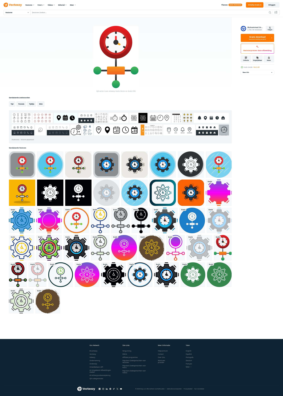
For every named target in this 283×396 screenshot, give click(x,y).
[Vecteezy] (13, 5)
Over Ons (161, 357)
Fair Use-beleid (199, 389)
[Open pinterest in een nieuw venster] (110, 389)
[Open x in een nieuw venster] (117, 389)
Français (189, 364)
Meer (72, 5)
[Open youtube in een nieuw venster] (121, 389)
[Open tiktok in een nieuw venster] (114, 389)
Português (189, 357)
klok (41, 104)
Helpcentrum (163, 351)
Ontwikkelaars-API (96, 367)
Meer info (246, 72)
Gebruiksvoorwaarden (174, 389)
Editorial (61, 5)
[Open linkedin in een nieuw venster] (107, 389)
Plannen (224, 5)
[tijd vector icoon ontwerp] (22, 164)
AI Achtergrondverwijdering (100, 375)
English (188, 351)
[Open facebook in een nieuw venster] (100, 389)
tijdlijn (31, 104)
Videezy (92, 357)
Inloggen (271, 5)
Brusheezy (93, 351)
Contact (161, 354)
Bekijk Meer (224, 130)
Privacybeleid (188, 389)
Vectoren (28, 5)
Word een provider (161, 361)
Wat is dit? (256, 67)
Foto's (40, 5)
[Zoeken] (270, 12)
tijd (12, 104)
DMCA (124, 354)
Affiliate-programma (130, 357)
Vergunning (126, 351)
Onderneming (95, 360)
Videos (50, 5)
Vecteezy (93, 354)
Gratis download (257, 38)
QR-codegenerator (96, 378)
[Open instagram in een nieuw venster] (103, 389)
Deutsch (189, 360)
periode (21, 104)
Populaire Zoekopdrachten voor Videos (134, 372)
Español (189, 354)
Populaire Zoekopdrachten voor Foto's (134, 367)
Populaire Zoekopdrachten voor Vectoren (134, 361)
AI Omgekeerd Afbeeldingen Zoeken (100, 371)
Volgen (270, 30)
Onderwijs (93, 364)
